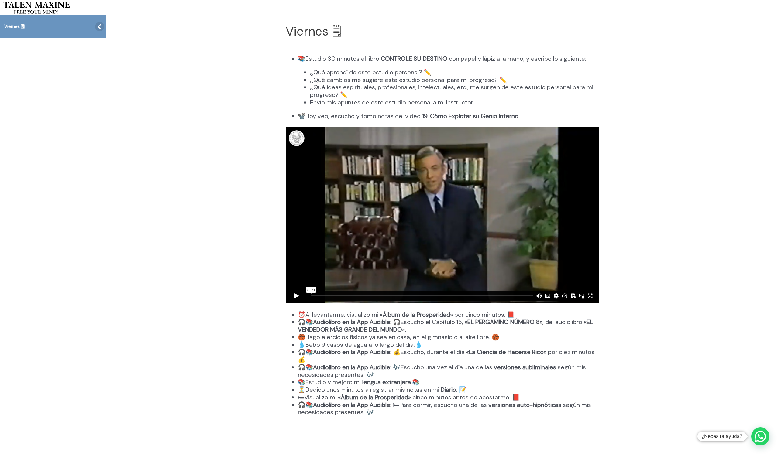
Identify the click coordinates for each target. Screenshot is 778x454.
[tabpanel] (442, 236)
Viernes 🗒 (14, 26)
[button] (760, 436)
